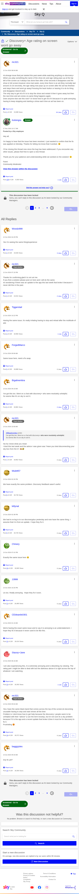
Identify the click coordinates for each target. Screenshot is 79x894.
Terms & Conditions (49, 873)
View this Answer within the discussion (20, 169)
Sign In (74, 4)
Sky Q (39, 14)
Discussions (33, 4)
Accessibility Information (48, 876)
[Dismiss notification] (43, 9)
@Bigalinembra (11, 433)
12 (7, 641)
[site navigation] (2, 4)
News (44, 4)
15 (7, 770)
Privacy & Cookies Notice (29, 876)
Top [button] (74, 874)
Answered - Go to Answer (14, 50)
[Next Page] (52, 208)
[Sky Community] (15, 3)
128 (7, 179)
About (58, 4)
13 (7, 684)
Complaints (27, 879)
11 (7, 603)
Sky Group (26, 881)
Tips (51, 4)
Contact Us (52, 879)
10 (7, 568)
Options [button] (70, 42)
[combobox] (45, 22)
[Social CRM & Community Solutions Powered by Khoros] (70, 887)
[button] (74, 61)
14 (7, 735)
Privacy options (28, 873)
